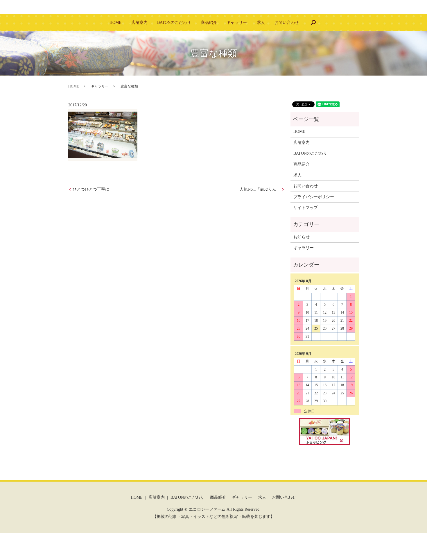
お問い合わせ (286, 22)
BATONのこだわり (174, 22)
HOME (115, 22)
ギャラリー (237, 22)
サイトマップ (305, 207)
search (313, 22)
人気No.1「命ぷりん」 (260, 189)
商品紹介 (209, 22)
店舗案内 (139, 22)
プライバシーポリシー (313, 197)
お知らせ (301, 237)
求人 (261, 22)
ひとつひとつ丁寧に (91, 189)
